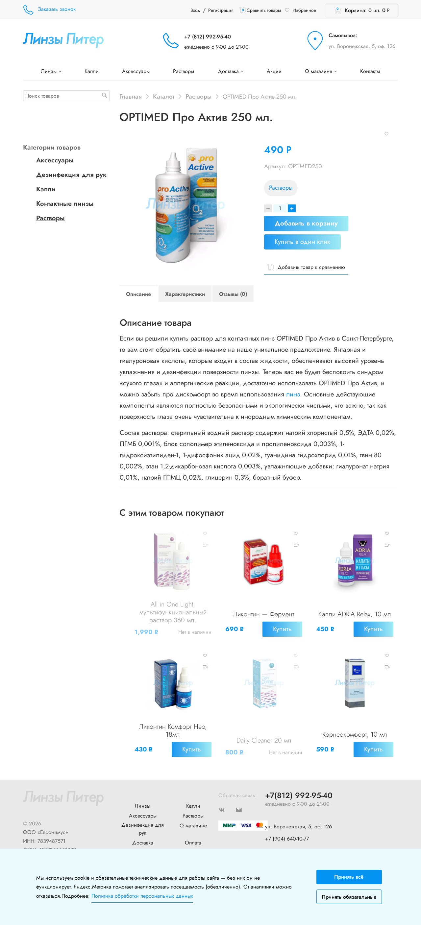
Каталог (164, 96)
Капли (92, 71)
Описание (138, 294)
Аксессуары (136, 71)
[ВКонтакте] (226, 809)
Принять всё (349, 877)
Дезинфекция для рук (71, 174)
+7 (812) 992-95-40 (207, 36)
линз (293, 394)
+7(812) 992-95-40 (299, 795)
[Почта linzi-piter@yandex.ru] (244, 809)
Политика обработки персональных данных (142, 896)
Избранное (304, 10)
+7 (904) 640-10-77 (287, 838)
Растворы (183, 71)
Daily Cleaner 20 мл (263, 740)
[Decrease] (268, 208)
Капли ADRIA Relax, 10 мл (354, 614)
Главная (130, 96)
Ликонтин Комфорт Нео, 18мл (173, 730)
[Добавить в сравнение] (205, 545)
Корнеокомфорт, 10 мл (354, 734)
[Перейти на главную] (63, 40)
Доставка (229, 71)
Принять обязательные (349, 897)
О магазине (319, 71)
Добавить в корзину (306, 223)
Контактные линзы (65, 203)
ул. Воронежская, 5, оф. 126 (362, 46)
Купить (282, 629)
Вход (195, 10)
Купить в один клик (302, 242)
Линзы (49, 71)
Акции (274, 71)
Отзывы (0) (233, 294)
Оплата (193, 842)
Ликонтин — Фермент (263, 614)
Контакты (370, 71)
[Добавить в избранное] (386, 133)
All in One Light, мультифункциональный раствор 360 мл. (173, 612)
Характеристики (185, 294)
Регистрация (221, 10)
